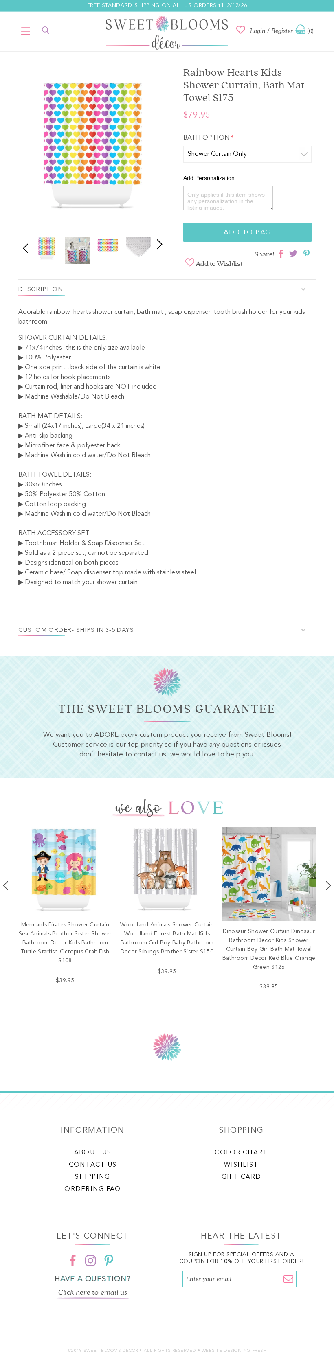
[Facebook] (73, 1260)
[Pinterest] (109, 1260)
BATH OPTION (208, 138)
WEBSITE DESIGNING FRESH (234, 1351)
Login (258, 31)
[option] (92, 149)
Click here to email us (92, 1292)
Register (282, 31)
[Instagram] (91, 1260)
